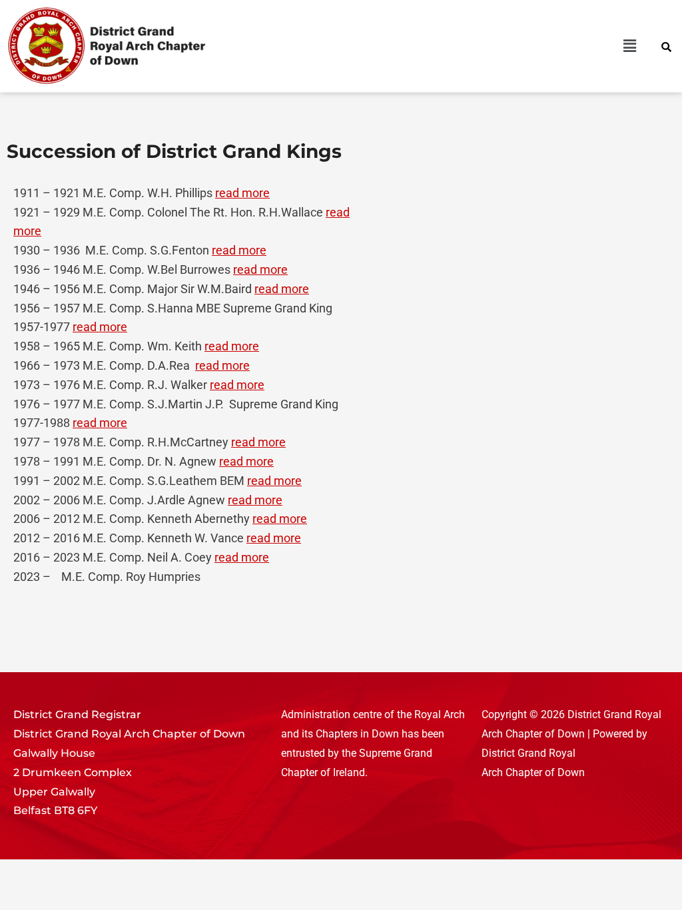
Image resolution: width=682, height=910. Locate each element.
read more (242, 193)
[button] (494, 46)
